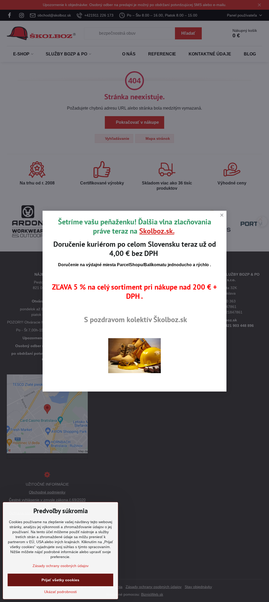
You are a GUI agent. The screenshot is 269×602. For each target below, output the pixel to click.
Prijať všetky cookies (60, 580)
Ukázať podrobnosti (60, 592)
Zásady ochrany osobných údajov (61, 566)
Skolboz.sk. (156, 231)
